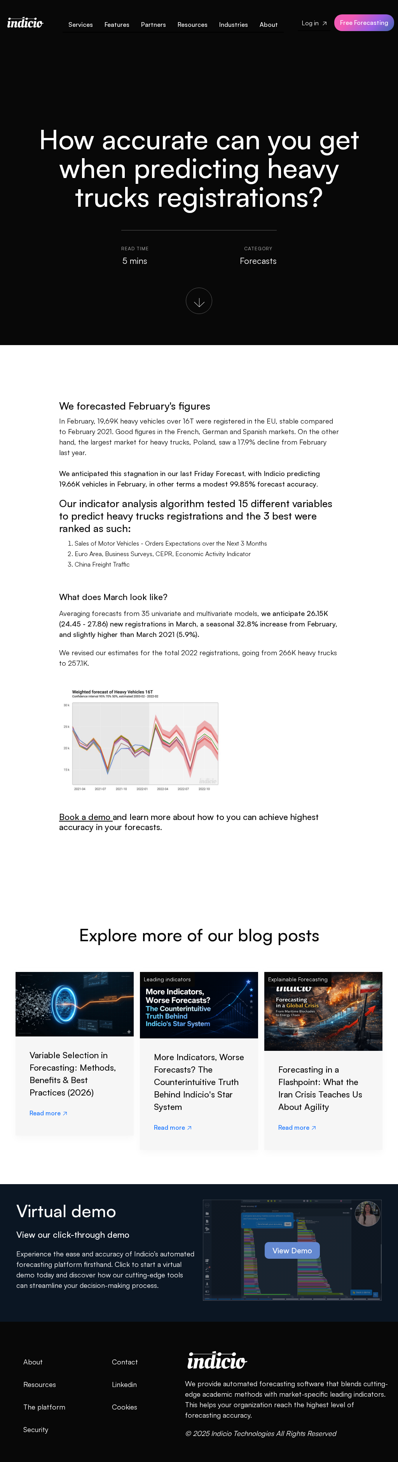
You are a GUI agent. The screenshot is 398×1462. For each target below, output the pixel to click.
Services (80, 24)
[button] (117, 26)
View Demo (292, 1250)
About (269, 24)
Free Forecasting (364, 22)
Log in (314, 23)
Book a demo (86, 816)
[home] (25, 20)
